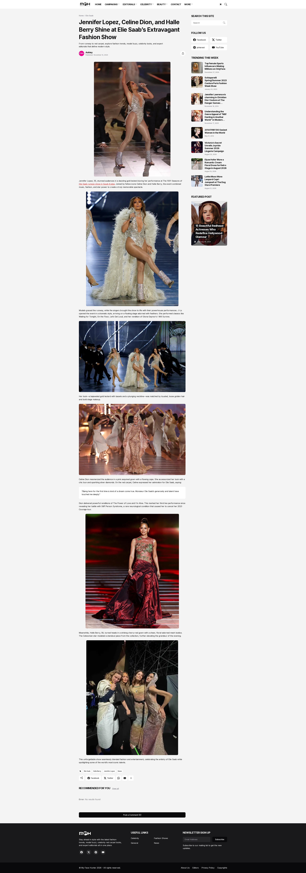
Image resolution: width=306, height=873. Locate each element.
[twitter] (88, 852)
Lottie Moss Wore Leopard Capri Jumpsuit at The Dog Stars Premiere (215, 180)
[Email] (124, 778)
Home (81, 16)
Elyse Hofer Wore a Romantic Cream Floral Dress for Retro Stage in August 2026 (216, 163)
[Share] (183, 53)
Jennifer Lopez (109, 771)
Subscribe (219, 839)
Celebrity (135, 838)
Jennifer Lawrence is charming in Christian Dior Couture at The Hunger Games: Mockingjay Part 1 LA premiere (215, 98)
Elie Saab (89, 16)
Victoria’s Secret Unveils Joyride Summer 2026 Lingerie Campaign (214, 147)
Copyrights (222, 868)
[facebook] (81, 852)
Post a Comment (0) (132, 815)
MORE (187, 4)
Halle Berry (97, 771)
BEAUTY (161, 4)
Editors (195, 868)
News (120, 771)
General (134, 843)
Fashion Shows (161, 838)
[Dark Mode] (219, 4)
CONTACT (176, 4)
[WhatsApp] (118, 778)
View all (115, 789)
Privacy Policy (208, 868)
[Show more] (131, 778)
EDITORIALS (129, 4)
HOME (98, 4)
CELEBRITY (146, 4)
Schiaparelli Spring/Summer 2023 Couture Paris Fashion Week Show (216, 81)
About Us (185, 868)
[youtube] (103, 852)
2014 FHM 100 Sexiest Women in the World (216, 131)
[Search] (224, 4)
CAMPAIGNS (111, 4)
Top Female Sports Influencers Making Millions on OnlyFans (215, 66)
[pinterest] (95, 852)
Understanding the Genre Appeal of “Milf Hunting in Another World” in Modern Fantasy (215, 115)
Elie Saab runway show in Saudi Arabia (97, 184)
